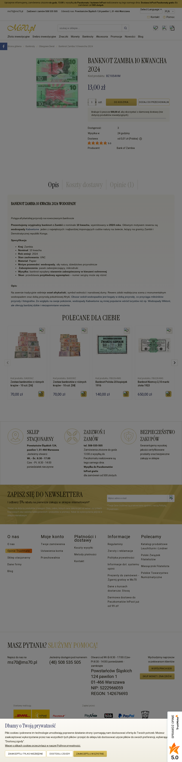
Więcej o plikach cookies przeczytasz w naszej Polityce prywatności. (43, 745)
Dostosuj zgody (60, 753)
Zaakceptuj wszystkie (90, 753)
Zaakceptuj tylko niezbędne (25, 753)
